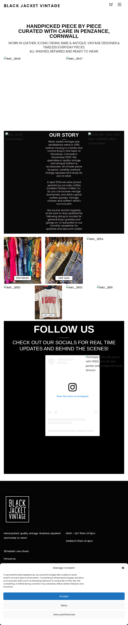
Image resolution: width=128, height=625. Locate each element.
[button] (123, 568)
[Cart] (111, 4)
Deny (64, 605)
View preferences (64, 614)
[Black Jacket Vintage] (17, 522)
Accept (64, 596)
